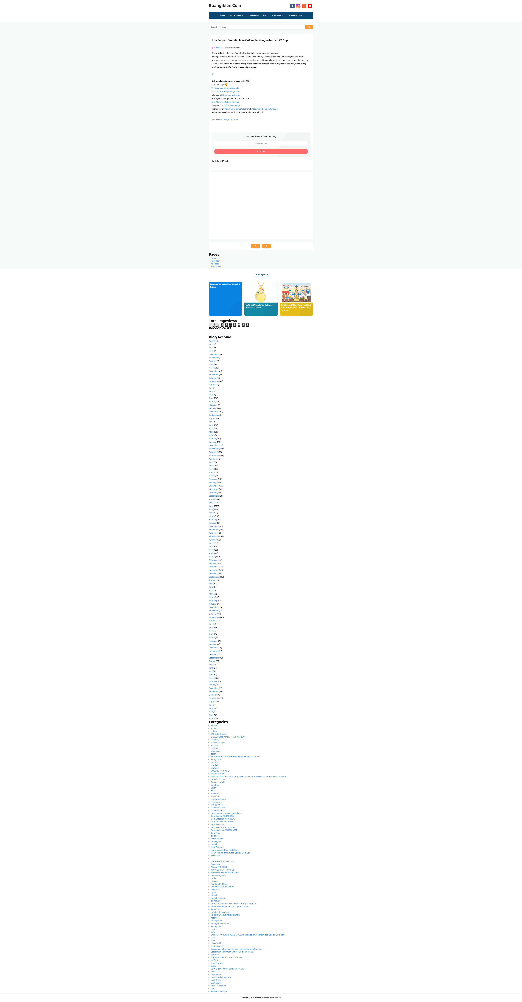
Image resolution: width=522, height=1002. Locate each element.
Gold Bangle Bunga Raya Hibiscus (226, 813)
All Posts (215, 264)
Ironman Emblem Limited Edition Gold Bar (230, 853)
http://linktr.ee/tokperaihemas (225, 102)
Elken (213, 788)
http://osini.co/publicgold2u (227, 88)
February (213, 405)
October (213, 361)
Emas (213, 791)
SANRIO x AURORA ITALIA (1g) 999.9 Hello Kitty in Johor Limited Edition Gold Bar (296, 308)
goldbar (214, 836)
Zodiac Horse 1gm (219, 992)
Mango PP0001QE (219, 867)
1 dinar (214, 726)
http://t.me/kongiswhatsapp (265, 109)
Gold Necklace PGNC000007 (224, 830)
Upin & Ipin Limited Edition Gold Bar (227, 969)
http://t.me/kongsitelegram (237, 109)
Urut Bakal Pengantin (221, 977)
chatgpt (214, 768)
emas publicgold (218, 799)
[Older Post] (266, 246)
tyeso (213, 966)
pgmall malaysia (218, 898)
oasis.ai (214, 881)
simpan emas (217, 946)
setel (213, 938)
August (212, 341)
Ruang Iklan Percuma (221, 924)
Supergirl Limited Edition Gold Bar (227, 958)
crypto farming (218, 774)
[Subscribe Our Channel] (310, 5)
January (212, 409)
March (212, 368)
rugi (213, 929)
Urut (213, 972)
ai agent (214, 740)
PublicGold (216, 910)
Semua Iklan (216, 267)
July (210, 344)
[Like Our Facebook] (292, 5)
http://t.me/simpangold (231, 106)
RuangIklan (216, 927)
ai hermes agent (218, 743)
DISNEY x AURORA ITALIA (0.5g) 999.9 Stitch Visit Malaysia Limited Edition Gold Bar (249, 777)
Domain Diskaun (218, 779)
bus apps (215, 762)
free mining (216, 802)
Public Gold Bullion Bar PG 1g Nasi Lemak (230, 907)
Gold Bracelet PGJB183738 (223, 822)
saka (213, 932)
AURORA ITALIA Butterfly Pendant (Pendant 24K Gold (260, 307)
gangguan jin (217, 805)
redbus (214, 918)
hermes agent (217, 839)
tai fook (214, 960)
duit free (215, 785)
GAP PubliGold (217, 811)
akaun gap (216, 751)
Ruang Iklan (216, 921)
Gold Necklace (217, 825)
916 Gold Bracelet (219, 734)
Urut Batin (216, 980)
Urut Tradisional (218, 986)
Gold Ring (215, 833)
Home (222, 15)
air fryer (214, 746)
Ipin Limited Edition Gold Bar (224, 850)
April (211, 365)
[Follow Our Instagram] (298, 5)
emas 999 (215, 796)
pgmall (214, 895)
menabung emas (218, 876)
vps (212, 989)
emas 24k (215, 794)
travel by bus (217, 963)
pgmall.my (215, 901)
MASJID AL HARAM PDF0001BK (225, 873)
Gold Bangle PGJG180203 (222, 816)
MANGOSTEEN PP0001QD (222, 870)
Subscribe (261, 151)
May (211, 351)
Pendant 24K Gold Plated (222, 887)
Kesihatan (215, 856)
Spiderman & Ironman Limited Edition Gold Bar (232, 952)
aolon (213, 754)
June (211, 348)
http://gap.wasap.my (230, 95)
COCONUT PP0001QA (220, 771)
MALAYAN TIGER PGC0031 (222, 861)
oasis (213, 878)
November (214, 358)
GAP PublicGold (218, 808)
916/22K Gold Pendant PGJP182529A (227, 737)
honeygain (216, 842)
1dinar (214, 729)
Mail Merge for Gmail (228, 120)
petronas (215, 890)
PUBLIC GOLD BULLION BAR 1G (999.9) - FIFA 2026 (233, 904)
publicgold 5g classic (221, 912)
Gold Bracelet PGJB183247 (223, 819)
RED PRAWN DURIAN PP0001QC (225, 915)
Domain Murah (218, 782)
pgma (213, 893)
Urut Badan (216, 975)
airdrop (214, 748)
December (213, 355)
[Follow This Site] (304, 5)
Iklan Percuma (217, 847)
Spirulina (215, 955)
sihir (213, 941)
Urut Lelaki (216, 983)
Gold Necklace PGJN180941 (223, 828)
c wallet (214, 765)
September (214, 381)
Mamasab (215, 864)
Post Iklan (215, 261)
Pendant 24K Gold (219, 884)
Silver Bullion (217, 943)
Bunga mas (216, 760)
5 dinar (214, 731)
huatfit (214, 844)
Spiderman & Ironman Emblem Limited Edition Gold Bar (236, 949)
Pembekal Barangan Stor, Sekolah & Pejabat (225, 286)
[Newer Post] (255, 246)
